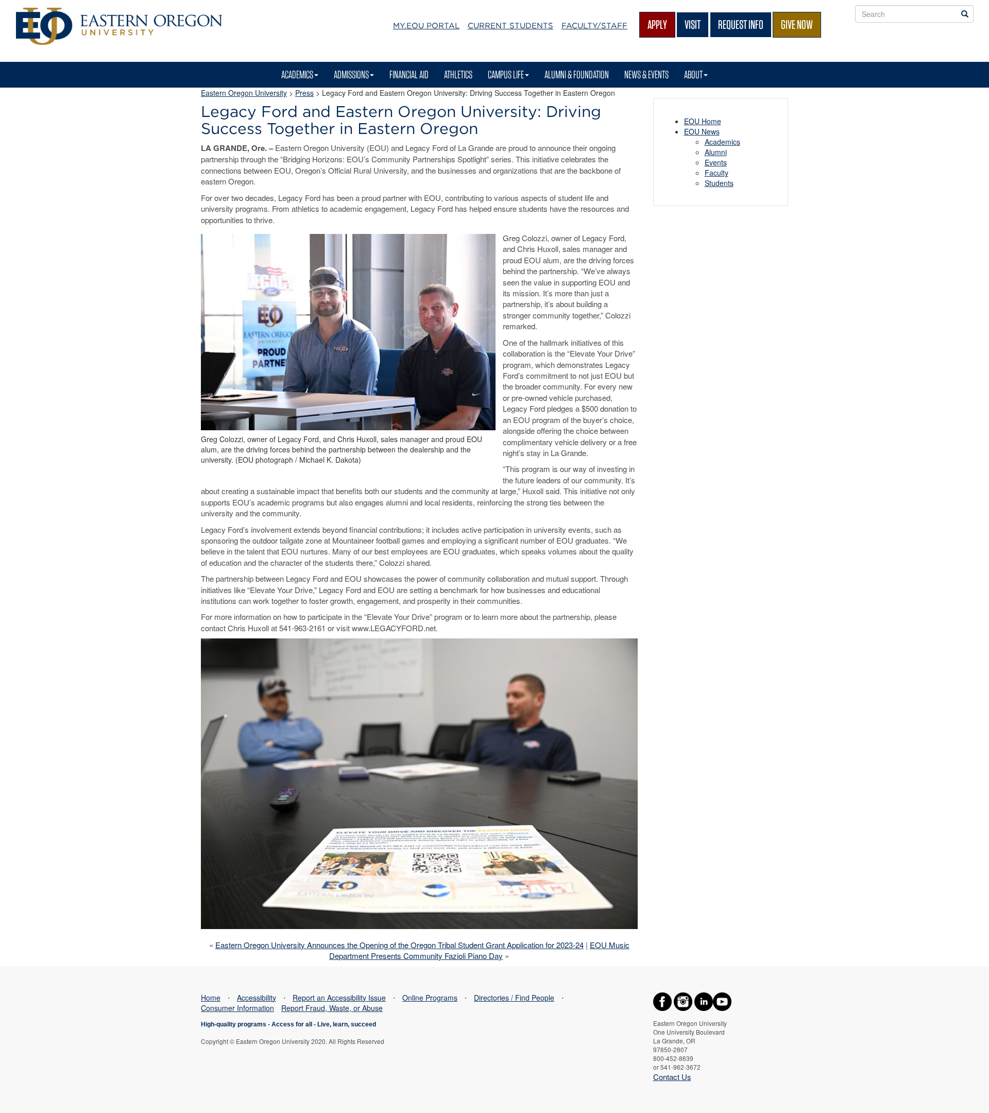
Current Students (510, 25)
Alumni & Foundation (576, 74)
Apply (657, 24)
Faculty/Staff (594, 25)
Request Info (740, 24)
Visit (693, 24)
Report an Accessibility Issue (339, 997)
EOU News (702, 131)
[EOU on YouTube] (722, 1000)
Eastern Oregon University (244, 93)
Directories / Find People (514, 997)
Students (719, 183)
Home (210, 997)
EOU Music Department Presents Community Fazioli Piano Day (479, 950)
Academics (297, 74)
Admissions (351, 74)
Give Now (797, 24)
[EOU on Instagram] (683, 1000)
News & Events (646, 74)
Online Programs (429, 997)
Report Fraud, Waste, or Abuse (332, 1008)
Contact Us (672, 1076)
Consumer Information (237, 1008)
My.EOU (426, 25)
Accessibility (256, 997)
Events (716, 162)
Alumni (716, 152)
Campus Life (506, 74)
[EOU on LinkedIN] (703, 1000)
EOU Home (702, 121)
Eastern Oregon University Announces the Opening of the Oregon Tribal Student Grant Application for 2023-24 (399, 944)
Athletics (458, 74)
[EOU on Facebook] (662, 1000)
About (693, 74)
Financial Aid (409, 74)
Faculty (716, 172)
